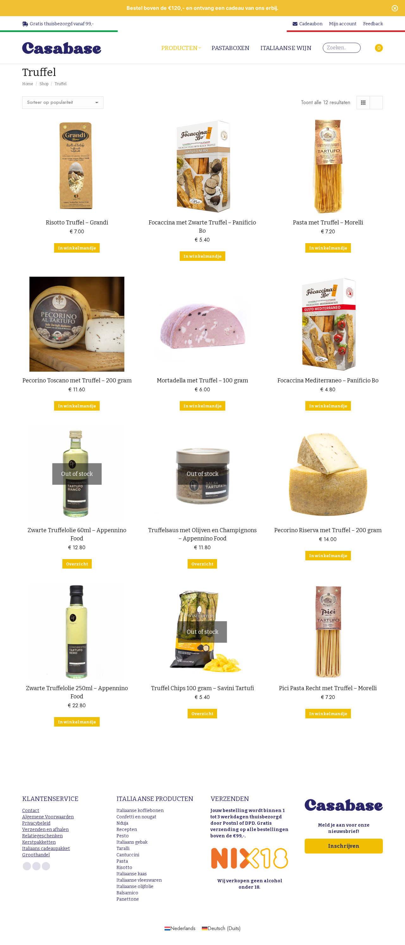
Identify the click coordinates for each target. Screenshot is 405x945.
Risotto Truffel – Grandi (77, 222)
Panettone (127, 899)
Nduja (122, 823)
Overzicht (77, 564)
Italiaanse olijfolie (134, 886)
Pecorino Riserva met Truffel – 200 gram (328, 530)
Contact (30, 810)
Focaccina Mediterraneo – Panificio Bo (327, 380)
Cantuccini (127, 855)
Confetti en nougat (136, 817)
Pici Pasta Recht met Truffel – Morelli (328, 688)
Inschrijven (343, 846)
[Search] (354, 48)
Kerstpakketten (39, 842)
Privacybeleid (36, 823)
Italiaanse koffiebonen (140, 810)
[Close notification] (395, 8)
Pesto (122, 836)
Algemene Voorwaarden (48, 817)
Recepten (126, 829)
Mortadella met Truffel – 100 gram (202, 380)
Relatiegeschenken (42, 836)
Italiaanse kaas (131, 874)
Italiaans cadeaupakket (46, 848)
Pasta (122, 861)
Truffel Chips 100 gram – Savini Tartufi (202, 688)
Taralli (122, 848)
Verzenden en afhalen (45, 829)
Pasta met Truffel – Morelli (328, 222)
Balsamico (127, 893)
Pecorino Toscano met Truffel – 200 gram (77, 380)
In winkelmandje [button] (77, 248)
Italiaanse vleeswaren (139, 880)
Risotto (124, 867)
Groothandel (36, 855)
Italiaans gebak (131, 842)
